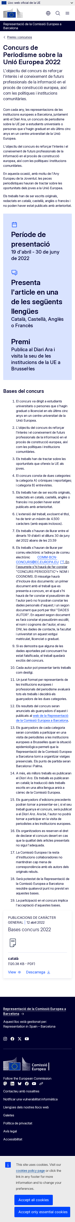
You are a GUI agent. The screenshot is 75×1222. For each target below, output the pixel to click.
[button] (14, 972)
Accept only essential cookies (43, 1212)
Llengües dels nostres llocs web (26, 1107)
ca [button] (48, 13)
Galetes (8, 1115)
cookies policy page (30, 1171)
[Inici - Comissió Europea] (13, 13)
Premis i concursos (19, 37)
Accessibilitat (12, 1139)
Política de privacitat (17, 1123)
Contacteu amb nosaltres (21, 1091)
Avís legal (10, 1131)
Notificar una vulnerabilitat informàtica (30, 1099)
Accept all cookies (33, 1200)
